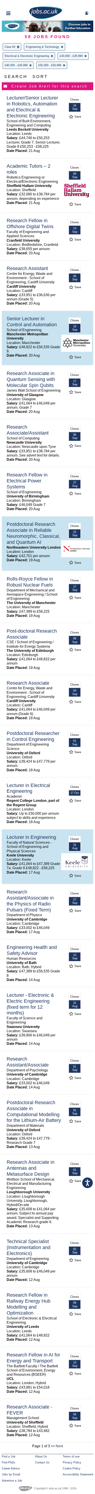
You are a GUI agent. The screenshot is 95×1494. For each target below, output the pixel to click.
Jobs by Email (11, 1474)
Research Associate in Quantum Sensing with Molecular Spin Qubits (31, 379)
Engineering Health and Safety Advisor (32, 950)
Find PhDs (8, 1462)
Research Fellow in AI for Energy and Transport (33, 1358)
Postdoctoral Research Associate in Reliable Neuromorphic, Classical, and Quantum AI (33, 533)
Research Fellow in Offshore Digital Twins (30, 223)
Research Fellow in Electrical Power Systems (27, 481)
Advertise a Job (12, 1480)
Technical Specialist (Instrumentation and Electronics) (28, 1247)
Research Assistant (27, 268)
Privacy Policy (72, 1462)
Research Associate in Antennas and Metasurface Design (30, 1168)
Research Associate (28, 683)
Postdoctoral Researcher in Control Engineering (33, 736)
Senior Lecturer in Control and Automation (32, 321)
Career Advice (11, 1468)
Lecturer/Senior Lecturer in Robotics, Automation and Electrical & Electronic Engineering (32, 107)
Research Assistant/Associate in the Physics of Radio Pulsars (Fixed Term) (30, 901)
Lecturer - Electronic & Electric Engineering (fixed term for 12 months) (30, 1004)
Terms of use (71, 1456)
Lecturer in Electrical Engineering (28, 788)
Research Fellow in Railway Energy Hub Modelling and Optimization (28, 1304)
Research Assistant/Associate (28, 1062)
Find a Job (8, 1456)
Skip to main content (18, 4)
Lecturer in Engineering (31, 837)
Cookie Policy (71, 1468)
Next (59, 1446)
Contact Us (42, 1462)
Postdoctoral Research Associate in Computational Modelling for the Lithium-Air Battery (34, 1111)
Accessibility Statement (78, 1474)
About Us (41, 1456)
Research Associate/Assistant (28, 430)
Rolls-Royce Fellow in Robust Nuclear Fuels (30, 582)
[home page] (45, 18)
